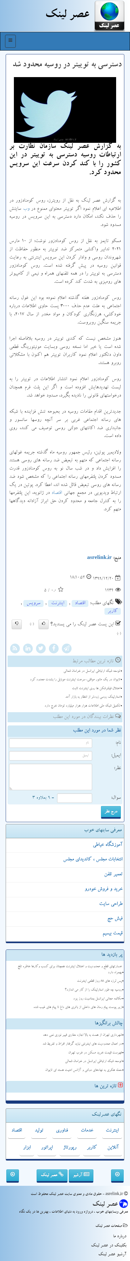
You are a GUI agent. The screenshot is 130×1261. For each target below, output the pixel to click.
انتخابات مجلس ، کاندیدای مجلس (92, 860)
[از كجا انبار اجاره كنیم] (12, 1176)
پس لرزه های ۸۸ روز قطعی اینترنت (99, 981)
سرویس (33, 603)
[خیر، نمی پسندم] (17, 624)
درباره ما (119, 1236)
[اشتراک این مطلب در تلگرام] (66, 649)
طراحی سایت (110, 904)
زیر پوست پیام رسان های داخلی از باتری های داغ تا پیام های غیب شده (77, 1007)
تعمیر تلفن (113, 874)
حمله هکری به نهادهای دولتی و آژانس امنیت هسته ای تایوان (83, 1070)
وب (26, 209)
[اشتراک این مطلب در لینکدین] (27, 649)
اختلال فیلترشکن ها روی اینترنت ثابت (96, 689)
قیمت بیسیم (112, 934)
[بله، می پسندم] (43, 624)
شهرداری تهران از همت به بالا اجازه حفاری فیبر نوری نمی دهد (82, 1035)
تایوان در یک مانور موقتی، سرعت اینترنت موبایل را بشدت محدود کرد (75, 680)
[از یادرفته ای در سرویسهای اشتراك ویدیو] (117, 1176)
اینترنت (57, 603)
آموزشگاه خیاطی (107, 845)
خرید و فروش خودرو (103, 889)
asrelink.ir (99, 558)
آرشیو (78, 1175)
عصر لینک (50, 1175)
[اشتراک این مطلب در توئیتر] (40, 649)
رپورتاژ (69, 1148)
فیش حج (114, 919)
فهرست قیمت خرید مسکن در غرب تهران (95, 1053)
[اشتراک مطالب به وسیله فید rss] (15, 649)
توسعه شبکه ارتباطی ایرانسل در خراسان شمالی (91, 671)
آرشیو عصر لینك (112, 1254)
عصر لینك (67, 15)
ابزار (27, 1148)
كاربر (113, 611)
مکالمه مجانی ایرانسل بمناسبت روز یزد (97, 999)
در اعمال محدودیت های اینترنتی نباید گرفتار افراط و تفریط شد (82, 1044)
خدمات (87, 1131)
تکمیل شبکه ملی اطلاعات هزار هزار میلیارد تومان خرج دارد (82, 706)
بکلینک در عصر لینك (108, 1245)
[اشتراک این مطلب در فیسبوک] (53, 649)
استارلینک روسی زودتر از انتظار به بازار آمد (92, 697)
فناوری (62, 1131)
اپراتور (47, 1148)
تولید (39, 1131)
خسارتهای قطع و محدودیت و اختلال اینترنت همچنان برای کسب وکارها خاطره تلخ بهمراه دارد (70, 970)
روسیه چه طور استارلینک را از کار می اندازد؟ (93, 990)
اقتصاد (56, 493)
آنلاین (113, 1148)
